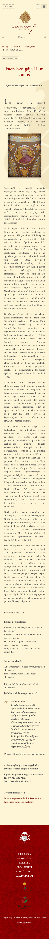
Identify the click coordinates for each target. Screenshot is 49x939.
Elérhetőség (24, 858)
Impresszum (25, 853)
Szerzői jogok (24, 871)
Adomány (7, 6)
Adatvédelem (24, 875)
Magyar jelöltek (30, 46)
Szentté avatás (16, 46)
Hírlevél (24, 862)
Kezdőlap (5, 46)
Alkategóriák (11, 58)
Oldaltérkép (24, 867)
